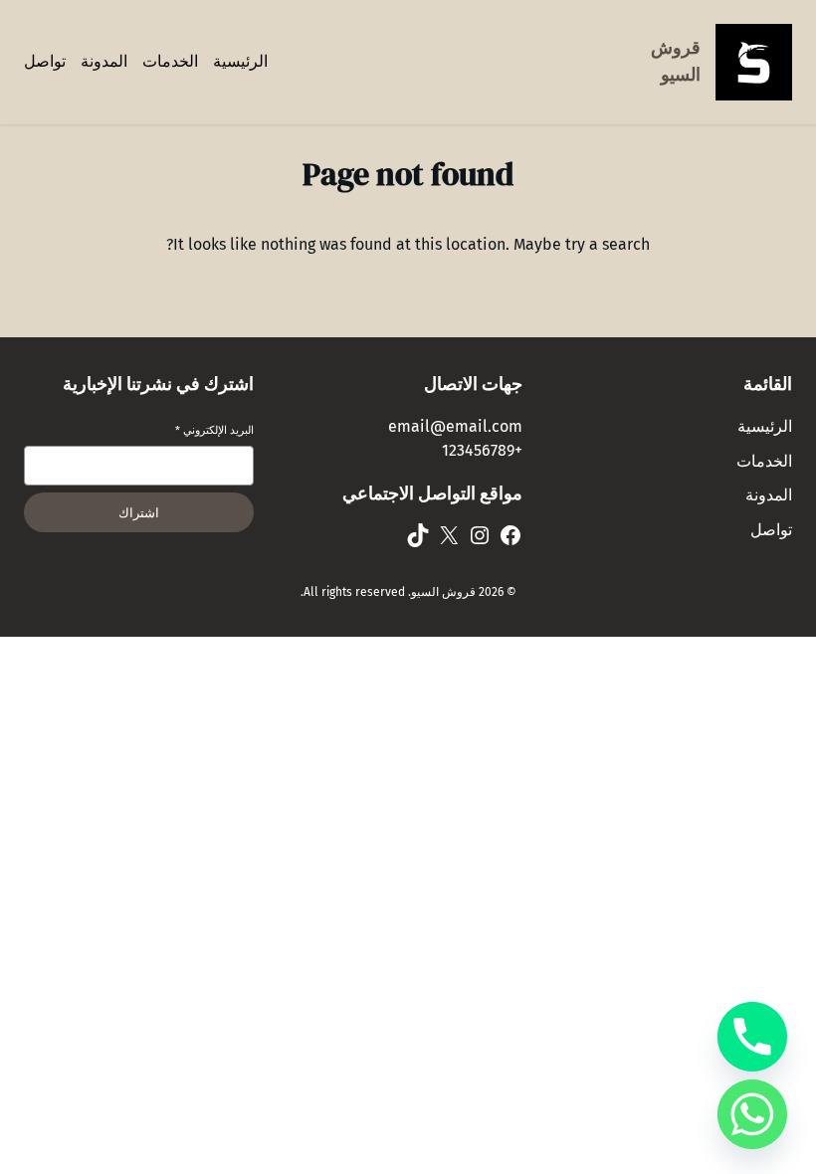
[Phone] (752, 1037)
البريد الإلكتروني (214, 430)
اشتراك (138, 512)
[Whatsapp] (752, 1114)
